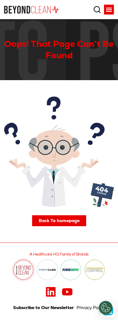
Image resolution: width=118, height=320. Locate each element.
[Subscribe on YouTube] (67, 291)
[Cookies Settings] (106, 308)
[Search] (97, 9)
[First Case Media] (47, 270)
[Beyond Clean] (31, 9)
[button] (109, 9)
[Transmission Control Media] (94, 270)
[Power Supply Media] (70, 270)
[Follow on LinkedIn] (50, 291)
